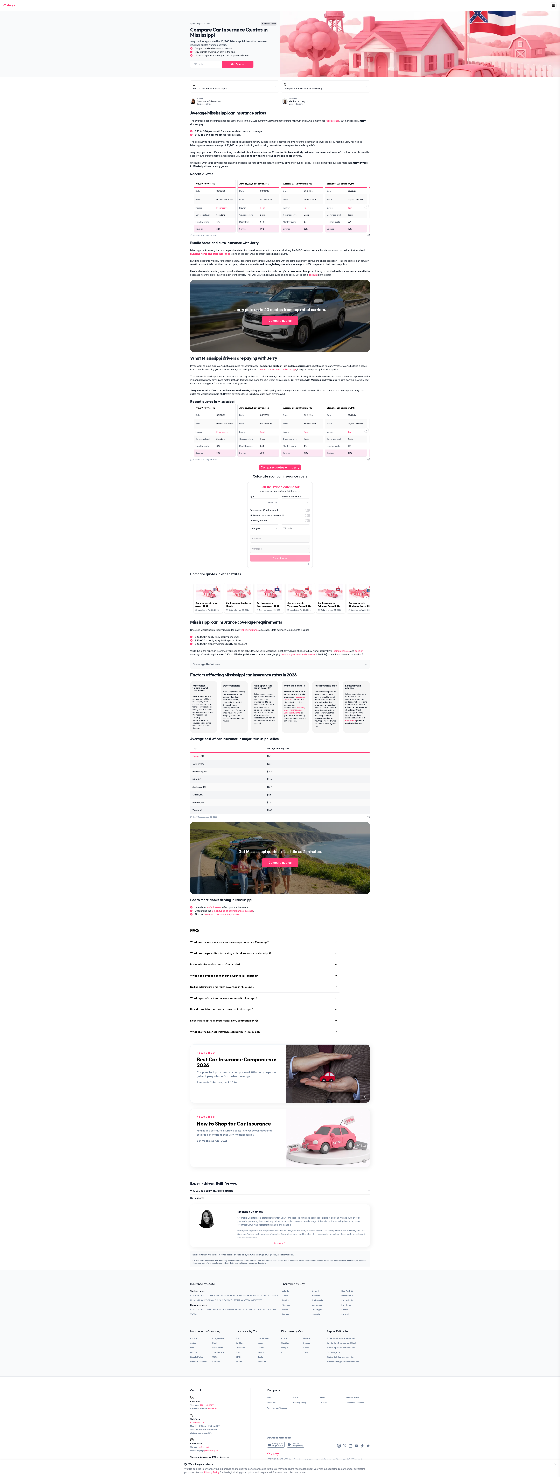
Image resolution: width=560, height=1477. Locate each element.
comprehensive (342, 650)
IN (228, 1295)
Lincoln (261, 1347)
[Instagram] (339, 1446)
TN (231, 1300)
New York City (347, 1291)
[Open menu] (553, 5)
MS (262, 1295)
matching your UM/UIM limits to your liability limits (294, 710)
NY (205, 1300)
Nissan (261, 1352)
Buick (238, 1338)
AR (194, 1295)
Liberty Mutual (197, 1357)
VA (242, 1300)
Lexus (260, 1343)
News (322, 1397)
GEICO (193, 1352)
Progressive (222, 208)
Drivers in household (291, 496)
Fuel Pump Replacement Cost (341, 1347)
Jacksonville (317, 1300)
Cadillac (239, 1343)
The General (218, 1352)
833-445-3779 (207, 1405)
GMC (238, 1357)
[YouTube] (356, 1446)
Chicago (286, 1305)
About (296, 1397)
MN (254, 1295)
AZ (197, 1295)
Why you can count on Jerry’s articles (211, 1190)
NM (198, 1300)
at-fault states (214, 907)
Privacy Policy (299, 1402)
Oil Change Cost (334, 1352)
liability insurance (250, 629)
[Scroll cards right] (366, 206)
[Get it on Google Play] (295, 1445)
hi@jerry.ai (204, 1447)
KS (231, 1295)
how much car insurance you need (222, 914)
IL (226, 1295)
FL (215, 1295)
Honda (239, 1361)
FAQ (269, 1397)
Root (262, 208)
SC (225, 1300)
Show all (345, 1314)
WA (249, 1300)
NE (276, 1295)
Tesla (260, 1357)
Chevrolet (240, 1347)
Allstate (193, 1338)
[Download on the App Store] (276, 1445)
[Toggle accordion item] (365, 664)
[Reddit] (368, 1446)
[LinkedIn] (350, 1446)
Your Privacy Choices (277, 1408)
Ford (238, 1352)
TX (235, 1300)
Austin (285, 1295)
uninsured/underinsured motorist (298, 654)
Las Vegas (317, 1305)
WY (260, 1300)
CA (201, 1295)
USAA (214, 1357)
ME (247, 1295)
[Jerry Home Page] (9, 5)
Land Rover (263, 1338)
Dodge (284, 1347)
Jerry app (212, 1408)
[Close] (555, 1464)
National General (198, 1361)
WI (252, 1300)
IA (221, 1295)
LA (237, 1295)
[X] (344, 1446)
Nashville (316, 1314)
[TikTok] (362, 1446)
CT (208, 1295)
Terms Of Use (352, 1397)
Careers (324, 1402)
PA (219, 1300)
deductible (350, 720)
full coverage (332, 120)
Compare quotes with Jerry (280, 467)
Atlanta (285, 1291)
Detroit (315, 1291)
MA (240, 1295)
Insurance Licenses (355, 1402)
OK (212, 1300)
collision (359, 650)
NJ (195, 1300)
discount (312, 274)
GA (217, 1295)
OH (209, 1300)
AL (191, 1295)
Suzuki (306, 1347)
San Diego (346, 1305)
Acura (284, 1338)
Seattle (344, 1309)
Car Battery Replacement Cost (341, 1343)
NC (269, 1295)
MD (244, 1295)
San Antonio (347, 1300)
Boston (285, 1300)
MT (265, 1295)
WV (256, 1300)
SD (228, 1300)
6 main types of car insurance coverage (232, 910)
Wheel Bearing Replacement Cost (343, 1361)
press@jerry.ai (211, 1450)
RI (222, 1300)
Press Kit (271, 1402)
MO (258, 1295)
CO (204, 1295)
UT (238, 1300)
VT (245, 1300)
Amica (193, 1343)
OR (216, 1300)
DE (211, 1295)
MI (251, 1295)
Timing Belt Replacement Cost (341, 1357)
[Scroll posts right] (366, 597)
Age (252, 496)
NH (191, 1300)
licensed (302, 1459)
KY (234, 1295)
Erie (192, 1347)
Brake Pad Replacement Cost (341, 1338)
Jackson (196, 756)
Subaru (306, 1343)
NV (202, 1300)
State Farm (217, 1347)
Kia (282, 1352)
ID (223, 1295)
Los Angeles (317, 1309)
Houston (316, 1295)
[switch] (307, 510)
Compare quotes (280, 320)
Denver (285, 1314)
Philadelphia (347, 1295)
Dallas (285, 1309)
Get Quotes (237, 64)
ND (273, 1295)
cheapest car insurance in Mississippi (277, 369)
